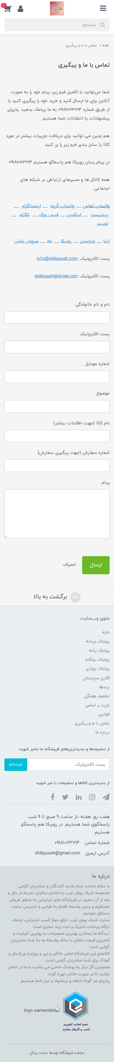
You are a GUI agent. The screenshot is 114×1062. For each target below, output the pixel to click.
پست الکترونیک (95, 334)
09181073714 (67, 843)
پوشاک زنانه (99, 650)
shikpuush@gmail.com (57, 853)
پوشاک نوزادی (98, 669)
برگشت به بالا (51, 597)
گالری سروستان (96, 678)
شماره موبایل (97, 364)
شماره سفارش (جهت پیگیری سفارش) (74, 453)
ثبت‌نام (16, 764)
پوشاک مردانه (98, 641)
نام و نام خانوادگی (93, 305)
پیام (106, 483)
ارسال (96, 565)
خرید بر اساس (97, 705)
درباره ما (103, 732)
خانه (106, 632)
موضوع (103, 393)
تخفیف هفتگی (97, 696)
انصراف (69, 565)
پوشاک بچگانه (97, 660)
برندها (104, 687)
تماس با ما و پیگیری (92, 723)
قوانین (104, 714)
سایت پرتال (39, 1053)
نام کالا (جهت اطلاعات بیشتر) (81, 423)
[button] (11, 8)
